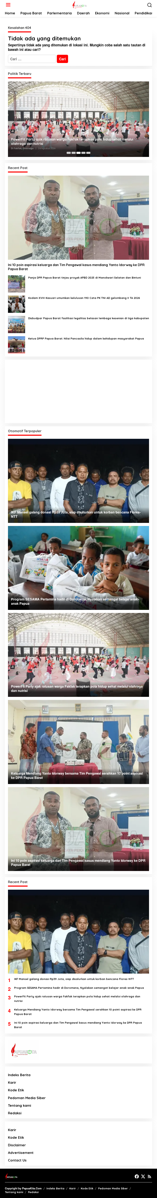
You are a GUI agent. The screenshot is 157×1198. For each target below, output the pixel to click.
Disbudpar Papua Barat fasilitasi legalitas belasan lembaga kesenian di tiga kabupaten (88, 318)
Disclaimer (17, 1145)
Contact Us (17, 1160)
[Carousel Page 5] (88, 153)
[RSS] (149, 1176)
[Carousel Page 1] (69, 153)
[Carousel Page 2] (74, 153)
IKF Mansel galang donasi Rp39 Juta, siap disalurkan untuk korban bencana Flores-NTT (74, 979)
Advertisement (21, 1152)
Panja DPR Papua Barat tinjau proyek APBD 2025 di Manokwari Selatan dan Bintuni (84, 277)
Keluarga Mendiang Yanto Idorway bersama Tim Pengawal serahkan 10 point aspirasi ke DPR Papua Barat (77, 1012)
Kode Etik (16, 1090)
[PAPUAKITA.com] (79, 4)
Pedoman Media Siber (27, 1098)
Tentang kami (19, 1105)
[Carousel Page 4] (83, 153)
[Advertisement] (78, 391)
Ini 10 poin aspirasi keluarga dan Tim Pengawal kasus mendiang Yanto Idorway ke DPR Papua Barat (76, 267)
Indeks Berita (19, 1075)
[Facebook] (136, 1176)
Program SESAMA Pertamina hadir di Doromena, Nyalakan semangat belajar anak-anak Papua (79, 987)
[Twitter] (143, 1176)
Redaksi (14, 1113)
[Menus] (8, 4)
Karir (12, 1082)
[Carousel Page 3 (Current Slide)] (78, 153)
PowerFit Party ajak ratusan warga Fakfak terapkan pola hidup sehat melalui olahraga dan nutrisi (72, 141)
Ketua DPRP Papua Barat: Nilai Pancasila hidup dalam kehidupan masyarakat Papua (86, 338)
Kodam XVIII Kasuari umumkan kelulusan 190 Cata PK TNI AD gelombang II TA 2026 (84, 298)
